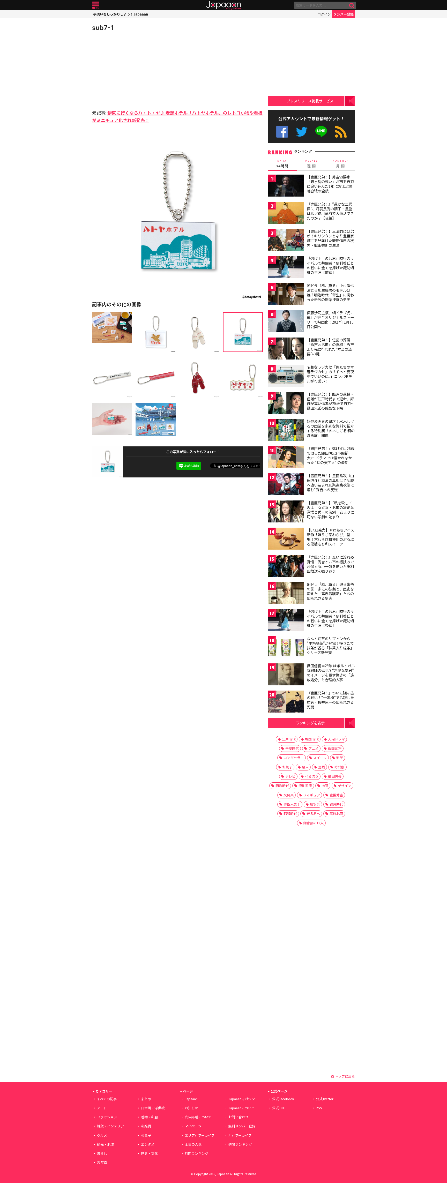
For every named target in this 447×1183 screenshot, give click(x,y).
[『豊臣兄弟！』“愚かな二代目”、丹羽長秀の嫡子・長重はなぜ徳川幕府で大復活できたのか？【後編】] (286, 213)
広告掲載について (198, 1116)
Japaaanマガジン (241, 1098)
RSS (340, 132)
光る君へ (313, 813)
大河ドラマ (336, 739)
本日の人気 (193, 1144)
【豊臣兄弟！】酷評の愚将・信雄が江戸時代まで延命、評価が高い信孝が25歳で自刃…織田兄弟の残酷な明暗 (331, 401)
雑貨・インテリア (110, 1126)
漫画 (321, 767)
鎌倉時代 (336, 804)
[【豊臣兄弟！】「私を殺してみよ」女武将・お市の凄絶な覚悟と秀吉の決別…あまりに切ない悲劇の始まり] (286, 512)
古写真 (102, 1162)
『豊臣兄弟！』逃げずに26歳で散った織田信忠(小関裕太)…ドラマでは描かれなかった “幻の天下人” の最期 (330, 455)
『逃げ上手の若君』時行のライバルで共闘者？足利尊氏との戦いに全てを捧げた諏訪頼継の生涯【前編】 (330, 265)
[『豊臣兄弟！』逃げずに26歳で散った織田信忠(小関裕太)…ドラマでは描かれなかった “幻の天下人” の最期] (286, 458)
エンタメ (147, 1144)
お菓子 (287, 767)
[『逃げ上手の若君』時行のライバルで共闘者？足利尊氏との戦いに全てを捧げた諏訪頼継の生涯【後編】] (286, 621)
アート (102, 1107)
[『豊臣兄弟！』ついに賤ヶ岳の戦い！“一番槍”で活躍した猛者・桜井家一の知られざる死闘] (286, 702)
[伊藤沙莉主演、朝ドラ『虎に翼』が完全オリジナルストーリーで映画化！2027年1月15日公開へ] (286, 322)
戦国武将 (334, 748)
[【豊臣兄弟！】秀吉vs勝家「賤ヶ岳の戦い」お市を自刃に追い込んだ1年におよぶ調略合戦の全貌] (286, 186)
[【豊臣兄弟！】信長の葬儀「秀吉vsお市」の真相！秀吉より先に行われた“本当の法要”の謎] (286, 349)
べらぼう (311, 776)
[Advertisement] (135, 70)
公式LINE (321, 132)
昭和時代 (290, 813)
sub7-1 (103, 28)
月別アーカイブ (240, 1135)
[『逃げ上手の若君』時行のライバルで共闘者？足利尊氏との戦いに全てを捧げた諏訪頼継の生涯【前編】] (286, 268)
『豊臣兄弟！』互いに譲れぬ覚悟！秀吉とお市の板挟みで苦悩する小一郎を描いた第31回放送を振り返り (330, 564)
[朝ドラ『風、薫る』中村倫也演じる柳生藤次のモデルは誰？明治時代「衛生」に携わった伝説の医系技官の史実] (286, 295)
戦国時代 (311, 739)
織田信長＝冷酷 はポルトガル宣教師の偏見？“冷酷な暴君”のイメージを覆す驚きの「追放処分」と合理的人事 (331, 672)
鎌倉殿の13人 (313, 822)
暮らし (102, 1153)
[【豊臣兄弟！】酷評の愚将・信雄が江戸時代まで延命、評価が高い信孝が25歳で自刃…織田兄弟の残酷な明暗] (286, 403)
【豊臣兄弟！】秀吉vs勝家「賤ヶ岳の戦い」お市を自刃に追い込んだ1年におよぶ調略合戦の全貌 (330, 183)
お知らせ (191, 1107)
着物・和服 (149, 1116)
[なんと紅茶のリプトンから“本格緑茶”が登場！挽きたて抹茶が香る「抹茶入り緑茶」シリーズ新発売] (286, 648)
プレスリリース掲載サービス (310, 100)
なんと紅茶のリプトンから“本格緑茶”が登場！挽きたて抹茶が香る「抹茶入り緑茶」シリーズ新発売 (330, 645)
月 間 (340, 163)
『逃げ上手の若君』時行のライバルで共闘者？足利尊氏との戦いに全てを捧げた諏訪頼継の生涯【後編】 (330, 618)
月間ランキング (196, 1153)
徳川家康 (305, 785)
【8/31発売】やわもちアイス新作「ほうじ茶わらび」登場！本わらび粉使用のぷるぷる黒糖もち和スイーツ (330, 536)
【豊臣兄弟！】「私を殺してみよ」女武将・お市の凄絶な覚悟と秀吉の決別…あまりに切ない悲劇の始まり (330, 509)
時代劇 (339, 767)
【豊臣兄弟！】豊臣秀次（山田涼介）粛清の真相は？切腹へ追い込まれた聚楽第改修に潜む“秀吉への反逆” (330, 482)
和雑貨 (146, 1126)
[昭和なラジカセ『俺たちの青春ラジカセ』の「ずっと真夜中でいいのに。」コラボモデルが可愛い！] (286, 376)
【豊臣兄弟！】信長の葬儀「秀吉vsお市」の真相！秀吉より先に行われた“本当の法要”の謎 (330, 346)
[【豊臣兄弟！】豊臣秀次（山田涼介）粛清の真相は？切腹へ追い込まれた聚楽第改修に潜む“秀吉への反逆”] (286, 485)
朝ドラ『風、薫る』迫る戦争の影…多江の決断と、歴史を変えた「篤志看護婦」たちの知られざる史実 (330, 591)
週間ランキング (240, 1144)
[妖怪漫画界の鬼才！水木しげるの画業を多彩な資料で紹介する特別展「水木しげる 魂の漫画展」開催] (286, 431)
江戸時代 (288, 739)
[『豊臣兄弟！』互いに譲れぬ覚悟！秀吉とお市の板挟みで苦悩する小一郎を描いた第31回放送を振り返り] (286, 566)
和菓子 (146, 1135)
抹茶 (325, 785)
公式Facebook (282, 132)
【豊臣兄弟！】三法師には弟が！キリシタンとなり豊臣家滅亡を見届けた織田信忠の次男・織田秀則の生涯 (330, 238)
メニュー (95, 5)
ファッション (107, 1116)
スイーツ (320, 757)
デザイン (344, 785)
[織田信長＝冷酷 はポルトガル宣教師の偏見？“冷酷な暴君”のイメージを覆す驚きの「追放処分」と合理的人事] (286, 675)
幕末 (305, 767)
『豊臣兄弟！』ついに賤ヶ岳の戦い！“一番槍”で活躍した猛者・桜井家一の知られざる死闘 (330, 699)
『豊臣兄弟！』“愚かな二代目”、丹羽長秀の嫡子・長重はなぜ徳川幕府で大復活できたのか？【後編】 (330, 211)
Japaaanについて (241, 1107)
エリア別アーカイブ (200, 1135)
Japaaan (223, 5)
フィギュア (311, 794)
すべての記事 (107, 1098)
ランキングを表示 (310, 722)
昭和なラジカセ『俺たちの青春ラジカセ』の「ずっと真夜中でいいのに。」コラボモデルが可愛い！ (330, 374)
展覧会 (315, 804)
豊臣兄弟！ (292, 804)
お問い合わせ (238, 1116)
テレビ (290, 776)
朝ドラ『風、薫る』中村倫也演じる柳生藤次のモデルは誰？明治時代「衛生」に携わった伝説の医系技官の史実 (330, 292)
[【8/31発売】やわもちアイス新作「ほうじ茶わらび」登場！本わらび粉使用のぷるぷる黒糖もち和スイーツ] (286, 539)
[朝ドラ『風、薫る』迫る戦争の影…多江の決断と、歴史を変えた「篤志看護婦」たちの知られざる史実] (286, 593)
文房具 (289, 794)
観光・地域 (105, 1144)
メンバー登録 (343, 14)
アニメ (313, 748)
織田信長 (334, 776)
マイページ (193, 1126)
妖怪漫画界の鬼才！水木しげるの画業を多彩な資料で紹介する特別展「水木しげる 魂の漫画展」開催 (331, 428)
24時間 (282, 163)
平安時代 (292, 748)
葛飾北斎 (336, 813)
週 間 (311, 163)
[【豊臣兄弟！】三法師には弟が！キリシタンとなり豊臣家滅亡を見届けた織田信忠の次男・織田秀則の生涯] (286, 240)
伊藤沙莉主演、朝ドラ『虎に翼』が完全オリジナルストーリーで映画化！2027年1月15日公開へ (330, 319)
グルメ (102, 1135)
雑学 (339, 757)
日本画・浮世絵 (153, 1107)
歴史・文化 (149, 1153)
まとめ (146, 1098)
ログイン (324, 14)
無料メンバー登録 (241, 1126)
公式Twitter (301, 132)
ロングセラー (294, 757)
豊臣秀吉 (336, 794)
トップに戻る (344, 1076)
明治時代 (282, 785)
